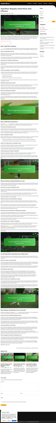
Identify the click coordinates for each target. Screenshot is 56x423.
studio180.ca (5, 3)
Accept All (14, 420)
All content (35, 3)
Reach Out (40, 3)
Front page (29, 3)
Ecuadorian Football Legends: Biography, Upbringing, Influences (6, 365)
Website (2, 397)
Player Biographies (7, 344)
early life (16, 312)
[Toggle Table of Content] (10, 43)
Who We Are (45, 3)
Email (21, 393)
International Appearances (44, 29)
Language (50, 3)
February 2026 (42, 56)
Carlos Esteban (11, 13)
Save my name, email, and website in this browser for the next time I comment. (14, 401)
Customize (4, 420)
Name (2, 393)
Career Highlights (42, 27)
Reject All (9, 420)
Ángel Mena (2, 48)
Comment (2, 381)
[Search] (54, 3)
